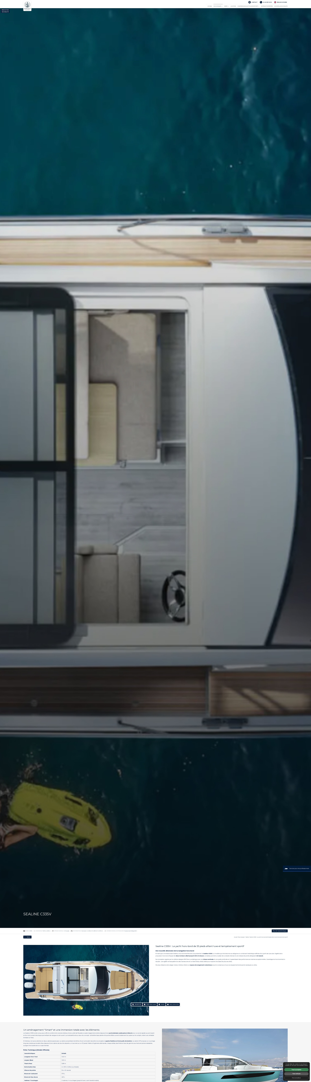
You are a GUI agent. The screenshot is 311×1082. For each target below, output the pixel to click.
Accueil (210, 6)
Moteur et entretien (267, 6)
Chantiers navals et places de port (248, 6)
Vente (225, 6)
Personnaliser (296, 1078)
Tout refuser (296, 1073)
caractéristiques (150, 1004)
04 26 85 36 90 (267, 2)
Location (233, 6)
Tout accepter (296, 1069)
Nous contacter (173, 1004)
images (161, 1004)
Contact (254, 2)
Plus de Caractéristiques (280, 930)
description (136, 1004)
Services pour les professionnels (299, 868)
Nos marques (217, 6)
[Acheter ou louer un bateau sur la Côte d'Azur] (27, 6)
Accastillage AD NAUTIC (281, 6)
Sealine (247, 937)
